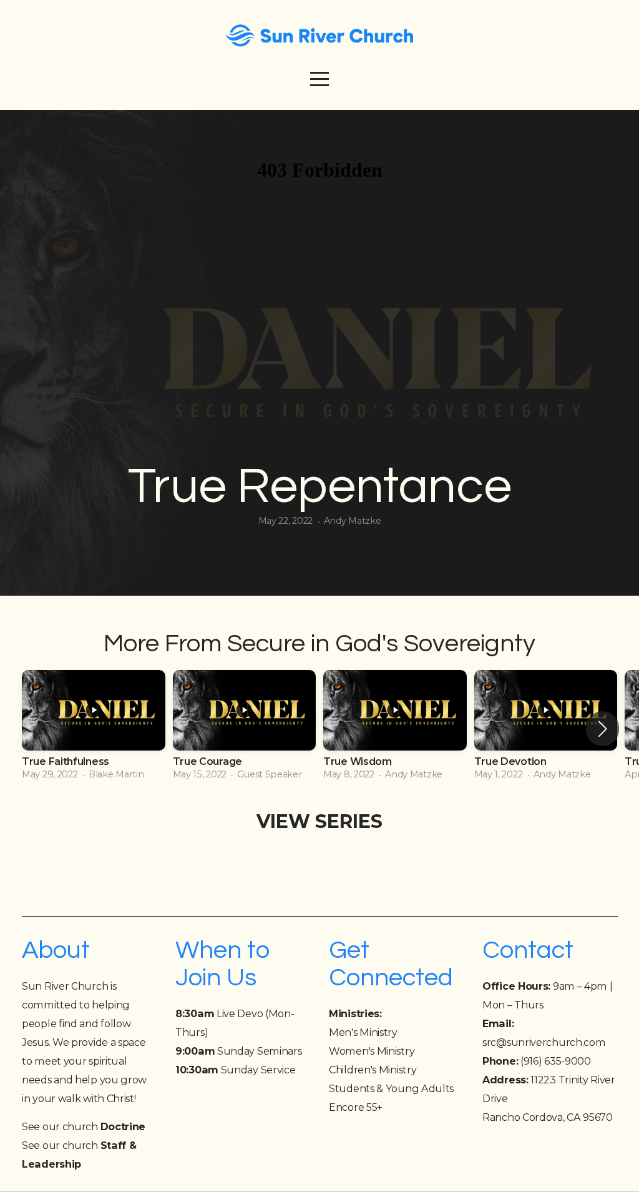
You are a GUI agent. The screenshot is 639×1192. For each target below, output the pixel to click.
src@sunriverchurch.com (543, 1042)
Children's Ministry (372, 1069)
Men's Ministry (363, 1032)
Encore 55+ (356, 1107)
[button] (602, 728)
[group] (93, 728)
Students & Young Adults (391, 1088)
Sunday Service (235, 1069)
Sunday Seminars (238, 1051)
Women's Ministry (371, 1051)
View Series (319, 821)
